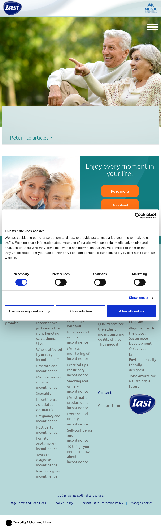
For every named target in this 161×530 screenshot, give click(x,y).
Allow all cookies (131, 311)
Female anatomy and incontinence (46, 443)
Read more (120, 191)
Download (120, 205)
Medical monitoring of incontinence (78, 353)
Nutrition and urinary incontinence (78, 337)
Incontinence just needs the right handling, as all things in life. (48, 332)
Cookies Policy (63, 503)
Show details (138, 297)
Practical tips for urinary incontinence (77, 369)
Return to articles (29, 137)
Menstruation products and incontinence (78, 402)
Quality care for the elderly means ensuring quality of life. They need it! (111, 333)
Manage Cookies (141, 503)
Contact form (109, 405)
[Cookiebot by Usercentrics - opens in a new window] (137, 216)
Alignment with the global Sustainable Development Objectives (141, 338)
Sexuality (43, 393)
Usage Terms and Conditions (27, 503)
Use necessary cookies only (29, 311)
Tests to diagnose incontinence (46, 459)
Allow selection (80, 311)
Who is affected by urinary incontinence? (49, 354)
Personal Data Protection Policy (102, 503)
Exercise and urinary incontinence (77, 418)
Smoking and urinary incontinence (77, 386)
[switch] (61, 282)
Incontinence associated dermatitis (47, 404)
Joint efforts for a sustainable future (142, 381)
